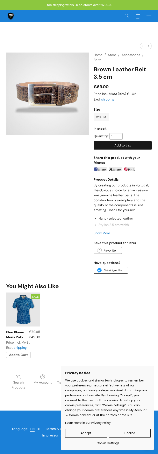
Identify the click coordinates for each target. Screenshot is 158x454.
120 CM (101, 117)
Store (112, 55)
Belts (97, 60)
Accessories (131, 55)
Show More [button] (102, 233)
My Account (43, 382)
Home (98, 55)
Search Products (18, 385)
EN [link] (32, 429)
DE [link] (39, 429)
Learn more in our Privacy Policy (88, 423)
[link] (108, 442)
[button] (11, 16)
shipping (107, 99)
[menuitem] (143, 46)
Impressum (51, 435)
